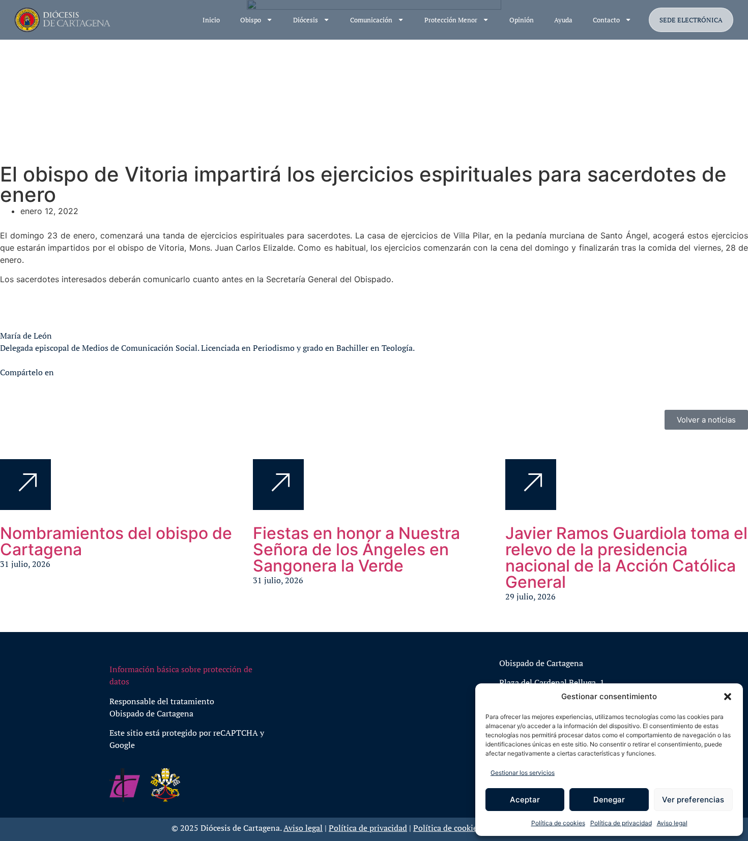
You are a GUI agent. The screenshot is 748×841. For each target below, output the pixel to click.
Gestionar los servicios (523, 772)
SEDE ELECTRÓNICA (691, 19)
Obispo (250, 19)
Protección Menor (450, 19)
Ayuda (563, 19)
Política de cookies (558, 823)
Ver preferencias (693, 799)
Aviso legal (672, 823)
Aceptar (525, 799)
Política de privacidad (621, 823)
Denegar (609, 799)
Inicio (211, 19)
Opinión (521, 19)
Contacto (606, 19)
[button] (728, 697)
